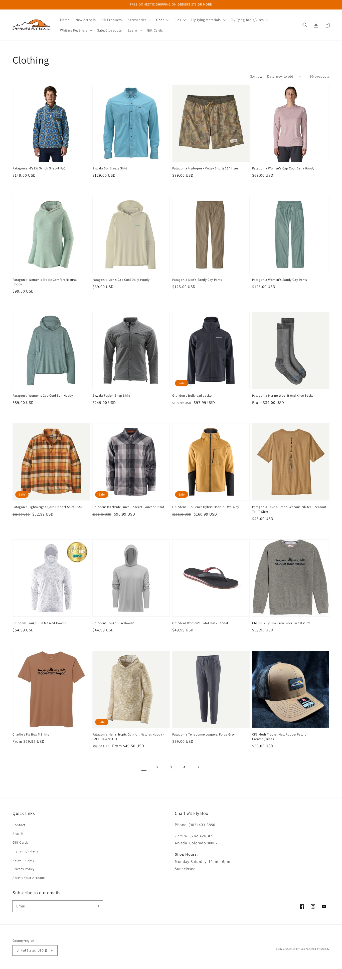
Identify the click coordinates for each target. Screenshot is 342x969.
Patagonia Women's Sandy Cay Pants (279, 280)
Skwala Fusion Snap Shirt (111, 395)
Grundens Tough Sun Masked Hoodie (39, 623)
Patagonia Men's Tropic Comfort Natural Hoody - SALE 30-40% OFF (128, 736)
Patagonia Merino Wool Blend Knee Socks (282, 395)
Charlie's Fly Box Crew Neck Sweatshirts (281, 623)
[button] (139, 20)
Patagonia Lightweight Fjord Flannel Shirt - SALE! (49, 507)
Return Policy (23, 860)
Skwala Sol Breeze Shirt (109, 168)
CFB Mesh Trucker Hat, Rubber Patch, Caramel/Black (279, 736)
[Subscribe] (97, 906)
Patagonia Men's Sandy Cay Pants (197, 280)
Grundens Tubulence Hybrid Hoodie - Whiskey (205, 507)
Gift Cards (21, 842)
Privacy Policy (23, 869)
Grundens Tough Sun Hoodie (113, 623)
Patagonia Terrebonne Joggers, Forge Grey (203, 734)
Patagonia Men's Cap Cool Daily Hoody (121, 280)
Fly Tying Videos (25, 851)
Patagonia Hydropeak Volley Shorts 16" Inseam (206, 168)
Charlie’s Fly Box (295, 948)
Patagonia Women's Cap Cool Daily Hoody (283, 168)
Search (18, 833)
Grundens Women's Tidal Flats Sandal (200, 623)
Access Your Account (29, 877)
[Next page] (198, 767)
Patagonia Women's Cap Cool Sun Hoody (43, 395)
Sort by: (256, 76)
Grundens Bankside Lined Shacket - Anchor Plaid (128, 507)
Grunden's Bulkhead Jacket (192, 395)
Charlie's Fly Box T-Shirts (31, 734)
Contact (19, 825)
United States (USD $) (32, 950)
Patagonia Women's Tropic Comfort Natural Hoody (45, 282)
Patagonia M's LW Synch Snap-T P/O (39, 168)
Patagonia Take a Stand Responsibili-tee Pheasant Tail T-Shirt (289, 509)
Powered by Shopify (317, 948)
